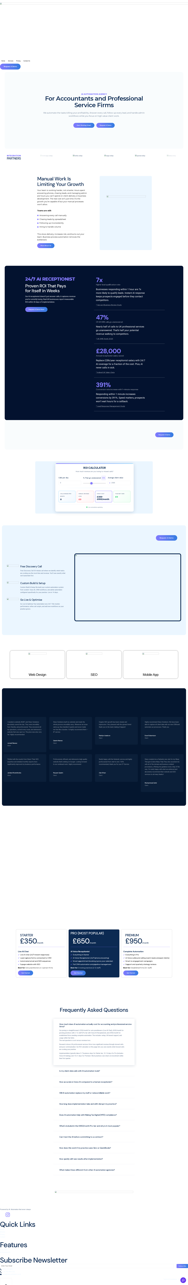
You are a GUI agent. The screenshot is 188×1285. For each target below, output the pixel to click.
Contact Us (26, 61)
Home (3, 61)
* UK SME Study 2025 (104, 339)
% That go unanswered (94, 478)
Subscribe (182, 1266)
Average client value (115, 478)
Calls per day (63, 478)
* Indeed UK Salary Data (105, 372)
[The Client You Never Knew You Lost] (126, 840)
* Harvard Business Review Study (109, 305)
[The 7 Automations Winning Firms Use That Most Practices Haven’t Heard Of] (157, 879)
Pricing (18, 61)
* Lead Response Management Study (110, 406)
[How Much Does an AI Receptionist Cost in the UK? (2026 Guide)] (33, 859)
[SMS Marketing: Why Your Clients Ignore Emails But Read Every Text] (96, 879)
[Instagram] (7, 1214)
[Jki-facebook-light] (2, 1214)
